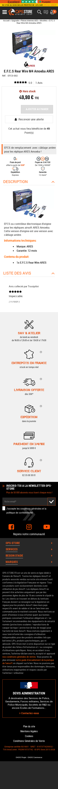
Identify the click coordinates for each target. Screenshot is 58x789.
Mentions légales (29, 731)
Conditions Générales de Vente (29, 741)
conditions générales (30, 508)
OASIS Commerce (35, 757)
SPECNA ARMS (49, 5)
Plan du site (29, 726)
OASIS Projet (21, 757)
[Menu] (4, 12)
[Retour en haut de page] (54, 470)
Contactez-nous (30, 713)
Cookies (29, 736)
